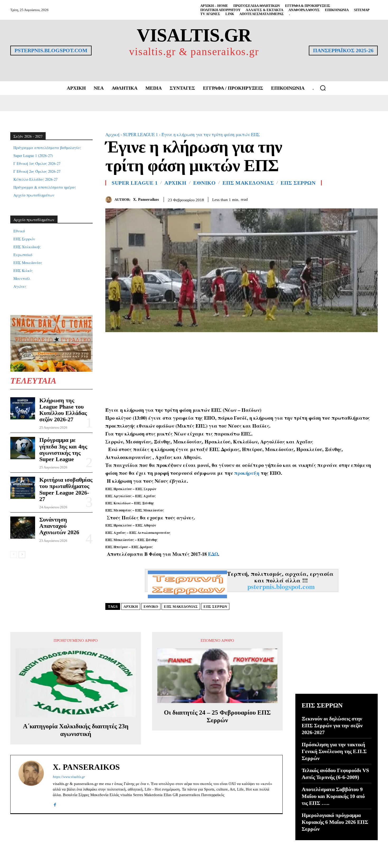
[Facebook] (348, 198)
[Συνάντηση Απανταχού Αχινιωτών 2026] (22, 528)
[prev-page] (13, 554)
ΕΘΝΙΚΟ (204, 182)
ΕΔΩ (213, 553)
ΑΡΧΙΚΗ (175, 182)
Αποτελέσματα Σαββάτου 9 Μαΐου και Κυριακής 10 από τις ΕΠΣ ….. (333, 796)
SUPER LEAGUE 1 (140, 134)
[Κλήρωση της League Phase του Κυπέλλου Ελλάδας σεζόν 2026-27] (22, 408)
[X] (360, 198)
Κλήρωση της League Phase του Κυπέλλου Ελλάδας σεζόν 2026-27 (63, 410)
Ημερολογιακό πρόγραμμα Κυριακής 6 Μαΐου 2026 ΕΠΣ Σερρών (335, 822)
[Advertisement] (241, 369)
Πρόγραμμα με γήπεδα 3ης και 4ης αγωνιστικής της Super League (63, 449)
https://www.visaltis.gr (69, 777)
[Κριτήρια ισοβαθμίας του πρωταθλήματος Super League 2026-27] (22, 488)
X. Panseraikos (146, 199)
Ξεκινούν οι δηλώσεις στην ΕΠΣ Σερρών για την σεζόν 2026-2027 (332, 725)
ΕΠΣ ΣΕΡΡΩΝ (298, 182)
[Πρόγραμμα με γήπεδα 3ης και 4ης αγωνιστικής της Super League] (22, 448)
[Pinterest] (372, 198)
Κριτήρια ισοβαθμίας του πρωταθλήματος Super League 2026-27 (65, 489)
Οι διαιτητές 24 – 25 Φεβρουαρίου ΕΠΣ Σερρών (217, 716)
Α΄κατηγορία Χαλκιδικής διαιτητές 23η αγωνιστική (76, 730)
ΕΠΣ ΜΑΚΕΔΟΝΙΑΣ (248, 182)
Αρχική (112, 134)
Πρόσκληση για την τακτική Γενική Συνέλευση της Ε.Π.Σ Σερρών (334, 751)
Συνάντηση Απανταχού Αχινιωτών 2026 (59, 525)
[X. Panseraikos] (110, 199)
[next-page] (22, 554)
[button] (322, 88)
